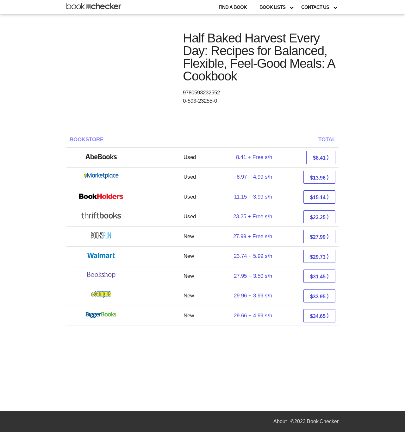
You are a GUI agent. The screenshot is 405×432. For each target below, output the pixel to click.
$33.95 (319, 296)
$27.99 (319, 237)
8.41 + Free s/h (254, 157)
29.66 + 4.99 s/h (253, 316)
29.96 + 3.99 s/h (253, 296)
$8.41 (321, 158)
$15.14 (319, 197)
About (280, 421)
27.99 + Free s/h (252, 236)
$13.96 (319, 178)
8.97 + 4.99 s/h (254, 177)
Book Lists (272, 7)
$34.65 (319, 316)
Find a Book (233, 7)
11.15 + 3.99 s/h (253, 197)
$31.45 (319, 276)
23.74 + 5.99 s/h (253, 256)
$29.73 (319, 257)
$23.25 (319, 217)
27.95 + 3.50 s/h (253, 276)
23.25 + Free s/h (252, 216)
